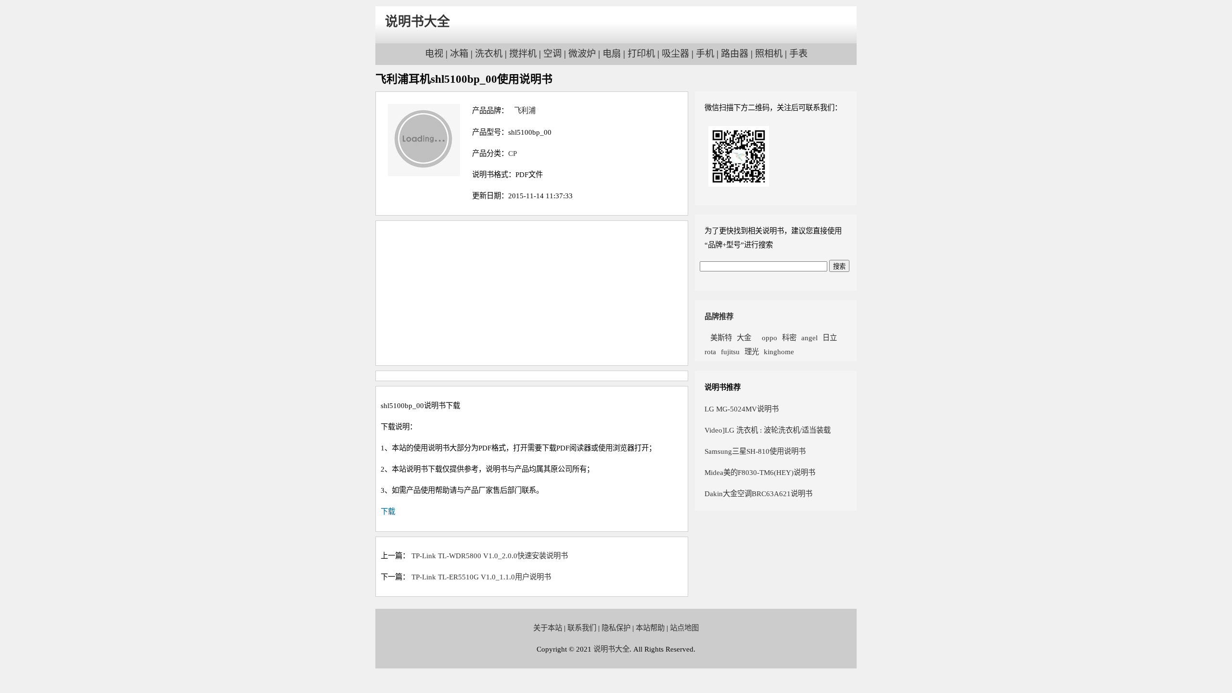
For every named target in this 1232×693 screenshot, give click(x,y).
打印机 (641, 54)
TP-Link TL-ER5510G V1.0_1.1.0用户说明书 (481, 577)
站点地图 (684, 628)
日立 (829, 338)
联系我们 (581, 628)
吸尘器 (675, 54)
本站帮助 (650, 628)
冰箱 (459, 54)
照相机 (769, 54)
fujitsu (730, 351)
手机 (705, 54)
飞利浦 (522, 110)
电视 (434, 54)
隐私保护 (616, 628)
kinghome (779, 351)
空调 (552, 54)
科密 (789, 338)
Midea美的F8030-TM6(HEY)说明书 (760, 472)
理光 (751, 351)
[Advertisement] (532, 293)
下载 (388, 511)
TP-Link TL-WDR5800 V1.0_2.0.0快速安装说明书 (489, 556)
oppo (766, 338)
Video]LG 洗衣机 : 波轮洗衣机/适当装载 (768, 430)
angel (809, 338)
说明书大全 (417, 21)
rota (710, 351)
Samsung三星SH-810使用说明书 (755, 451)
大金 (744, 338)
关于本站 (547, 628)
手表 (798, 54)
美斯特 (718, 338)
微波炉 (582, 54)
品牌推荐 (719, 316)
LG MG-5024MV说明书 (742, 409)
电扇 (612, 54)
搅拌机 (523, 54)
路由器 (734, 54)
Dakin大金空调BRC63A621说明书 (758, 493)
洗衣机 (488, 54)
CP (512, 153)
